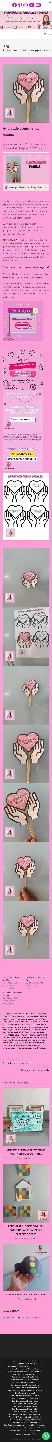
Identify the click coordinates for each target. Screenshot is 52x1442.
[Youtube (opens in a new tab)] (31, 5)
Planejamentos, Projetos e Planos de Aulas (25, 1414)
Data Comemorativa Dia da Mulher (25, 1409)
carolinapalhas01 (14, 144)
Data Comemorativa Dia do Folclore (25, 1377)
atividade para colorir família (21, 1019)
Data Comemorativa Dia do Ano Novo (25, 1395)
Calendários (39, 1428)
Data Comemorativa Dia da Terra (20, 1366)
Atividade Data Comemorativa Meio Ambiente (25, 1371)
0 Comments (40, 148)
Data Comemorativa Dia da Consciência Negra (25, 1390)
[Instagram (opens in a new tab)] (25, 5)
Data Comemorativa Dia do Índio (28, 1361)
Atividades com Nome (33, 1417)
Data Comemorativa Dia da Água (25, 1404)
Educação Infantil (16, 1430)
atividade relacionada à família (15, 1027)
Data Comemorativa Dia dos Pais (25, 1374)
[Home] (3, 50)
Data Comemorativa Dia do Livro (25, 1363)
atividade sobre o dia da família (23, 1032)
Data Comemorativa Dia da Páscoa (25, 1401)
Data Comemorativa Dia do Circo (25, 1406)
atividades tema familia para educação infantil (27, 1048)
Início (11, 1361)
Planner (38, 1366)
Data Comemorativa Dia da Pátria (24, 1382)
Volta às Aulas (33, 1422)
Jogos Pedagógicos (18, 1422)
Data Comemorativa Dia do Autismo (24, 1398)
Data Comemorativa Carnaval (15, 1425)
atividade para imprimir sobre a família (24, 1022)
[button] (46, 1436)
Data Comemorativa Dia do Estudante (25, 1385)
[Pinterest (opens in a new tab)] (20, 5)
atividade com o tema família (18, 1014)
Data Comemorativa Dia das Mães (25, 1369)
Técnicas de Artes (15, 1417)
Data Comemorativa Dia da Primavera (25, 1387)
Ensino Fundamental (32, 1430)
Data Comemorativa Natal (25, 1393)
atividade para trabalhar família (33, 1024)
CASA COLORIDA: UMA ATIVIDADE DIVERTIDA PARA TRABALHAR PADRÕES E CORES (26, 1230)
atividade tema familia (30, 1035)
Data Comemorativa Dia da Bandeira (25, 1379)
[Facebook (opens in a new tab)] (14, 5)
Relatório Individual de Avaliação (25, 1412)
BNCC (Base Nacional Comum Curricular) (25, 1420)
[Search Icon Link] (34, 1434)
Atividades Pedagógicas (17, 148)
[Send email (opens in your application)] (38, 5)
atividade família (23, 1016)
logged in (18, 1317)
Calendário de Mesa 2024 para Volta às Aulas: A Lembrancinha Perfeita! (26, 1152)
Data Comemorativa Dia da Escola (19, 1428)
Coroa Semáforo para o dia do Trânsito (26, 1294)
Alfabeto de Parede (23, 1434)
